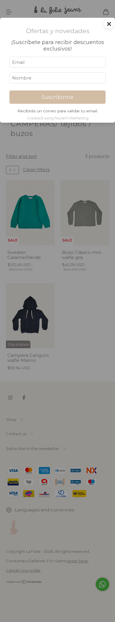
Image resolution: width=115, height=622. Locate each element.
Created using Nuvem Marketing (57, 118)
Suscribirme (57, 97)
